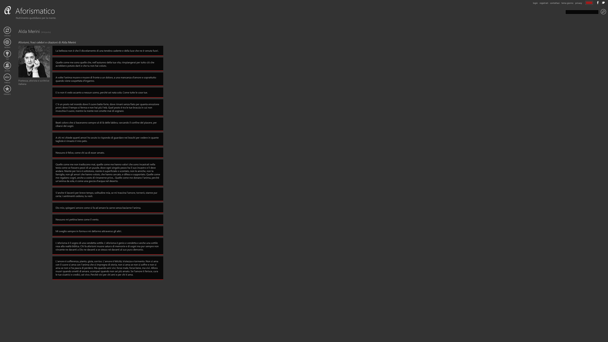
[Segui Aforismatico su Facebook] (597, 2)
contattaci (555, 2)
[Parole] (7, 77)
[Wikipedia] (45, 32)
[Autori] (7, 66)
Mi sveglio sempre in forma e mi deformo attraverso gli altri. (89, 231)
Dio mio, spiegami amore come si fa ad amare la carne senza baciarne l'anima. (98, 207)
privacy (578, 2)
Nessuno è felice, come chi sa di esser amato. (80, 152)
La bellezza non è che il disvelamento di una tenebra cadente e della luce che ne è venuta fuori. (107, 50)
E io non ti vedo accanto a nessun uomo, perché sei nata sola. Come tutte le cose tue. (102, 92)
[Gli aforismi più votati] (7, 54)
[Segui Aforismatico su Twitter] (603, 2)
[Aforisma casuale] (7, 30)
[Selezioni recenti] (7, 42)
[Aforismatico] (34, 14)
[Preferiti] (7, 89)
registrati (544, 2)
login (535, 2)
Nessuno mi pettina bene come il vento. (77, 219)
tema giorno (567, 2)
